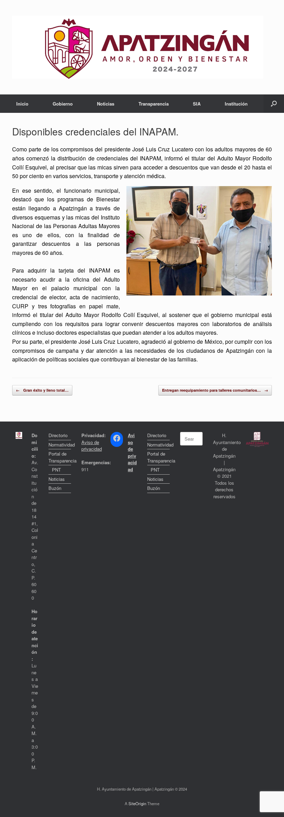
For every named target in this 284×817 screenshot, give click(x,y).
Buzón (54, 488)
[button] (274, 103)
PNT (56, 469)
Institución (236, 103)
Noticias (105, 103)
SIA (197, 103)
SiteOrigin (137, 803)
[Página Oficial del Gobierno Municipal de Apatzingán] (137, 47)
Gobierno (63, 103)
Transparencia (154, 103)
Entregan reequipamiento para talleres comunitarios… (215, 390)
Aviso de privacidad (91, 445)
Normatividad (59, 444)
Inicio (22, 103)
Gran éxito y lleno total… (42, 390)
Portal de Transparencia (59, 457)
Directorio (58, 435)
